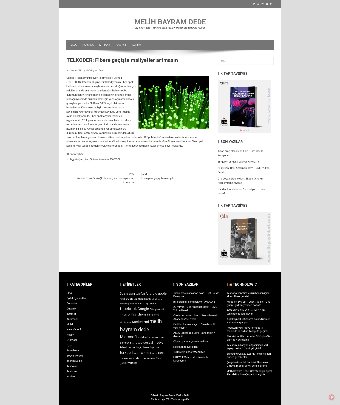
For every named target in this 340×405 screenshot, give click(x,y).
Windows (150, 358)
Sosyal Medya (75, 355)
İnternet (71, 314)
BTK (142, 303)
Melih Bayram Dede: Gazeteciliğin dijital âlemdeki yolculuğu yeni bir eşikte (249, 372)
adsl (126, 294)
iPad (133, 314)
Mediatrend (140, 322)
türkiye (153, 353)
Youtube (132, 363)
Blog (74, 44)
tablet (123, 347)
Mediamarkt (126, 322)
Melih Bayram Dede (170, 22)
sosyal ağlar (137, 343)
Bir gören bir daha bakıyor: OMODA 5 (238, 161)
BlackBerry (124, 304)
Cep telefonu (151, 303)
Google (143, 309)
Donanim (72, 303)
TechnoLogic (74, 360)
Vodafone (139, 358)
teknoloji (148, 347)
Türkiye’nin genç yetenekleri (189, 352)
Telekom (72, 371)
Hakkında (88, 44)
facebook (128, 308)
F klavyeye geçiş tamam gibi (157, 176)
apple (162, 293)
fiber (86, 159)
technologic (135, 347)
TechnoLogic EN (180, 399)
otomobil (154, 337)
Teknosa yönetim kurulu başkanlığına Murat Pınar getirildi (248, 294)
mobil (141, 337)
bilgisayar (143, 298)
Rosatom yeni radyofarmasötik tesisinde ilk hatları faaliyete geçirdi (247, 329)
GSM (152, 309)
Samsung (125, 342)
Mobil (70, 324)
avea (133, 298)
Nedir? (70, 334)
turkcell (126, 352)
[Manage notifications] (332, 397)
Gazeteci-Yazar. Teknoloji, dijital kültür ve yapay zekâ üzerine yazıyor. (170, 27)
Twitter (144, 353)
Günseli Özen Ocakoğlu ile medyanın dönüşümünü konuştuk (105, 178)
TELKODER (115, 159)
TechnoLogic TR (160, 399)
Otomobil (72, 340)
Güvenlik (71, 308)
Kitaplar (104, 44)
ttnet (157, 347)
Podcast (121, 44)
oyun (161, 337)
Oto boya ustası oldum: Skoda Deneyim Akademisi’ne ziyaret (196, 317)
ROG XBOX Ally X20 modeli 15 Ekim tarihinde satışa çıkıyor (247, 312)
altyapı (80, 159)
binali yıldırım (155, 299)
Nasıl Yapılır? (74, 329)
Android (151, 293)
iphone (141, 314)
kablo (95, 159)
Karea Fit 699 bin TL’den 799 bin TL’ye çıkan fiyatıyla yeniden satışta (248, 303)
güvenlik (159, 309)
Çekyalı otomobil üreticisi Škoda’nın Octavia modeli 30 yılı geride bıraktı (247, 364)
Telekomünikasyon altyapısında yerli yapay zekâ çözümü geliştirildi (247, 346)
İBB (90, 159)
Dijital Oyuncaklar (76, 298)
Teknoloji (72, 366)
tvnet (136, 353)
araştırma (124, 299)
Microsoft (128, 336)
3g (121, 293)
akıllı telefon (137, 293)
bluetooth (134, 303)
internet (125, 314)
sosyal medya (153, 342)
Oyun (69, 345)
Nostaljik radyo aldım (185, 346)
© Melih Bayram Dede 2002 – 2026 (170, 395)
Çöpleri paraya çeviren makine (190, 341)
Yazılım (71, 376)
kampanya (153, 314)
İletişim (136, 44)
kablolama (104, 159)
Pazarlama (73, 350)
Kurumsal (72, 319)
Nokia (147, 337)
